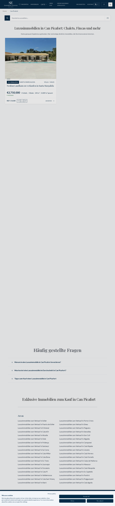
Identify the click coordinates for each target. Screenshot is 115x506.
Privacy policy (52, 494)
